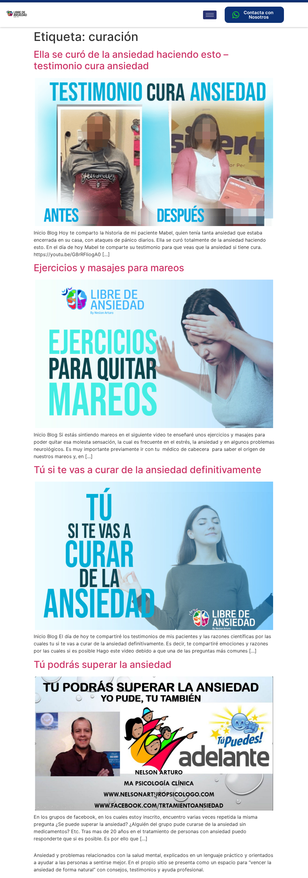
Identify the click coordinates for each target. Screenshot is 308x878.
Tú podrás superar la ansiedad (102, 664)
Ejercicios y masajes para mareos (109, 268)
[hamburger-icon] (210, 15)
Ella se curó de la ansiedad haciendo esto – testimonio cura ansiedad (131, 60)
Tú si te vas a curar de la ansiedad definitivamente (147, 470)
